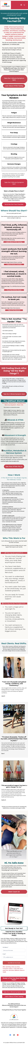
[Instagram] (14, 1035)
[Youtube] (18, 1035)
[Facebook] (10, 1035)
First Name (5, 947)
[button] (21, 5)
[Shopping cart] (24, 5)
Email (4, 954)
